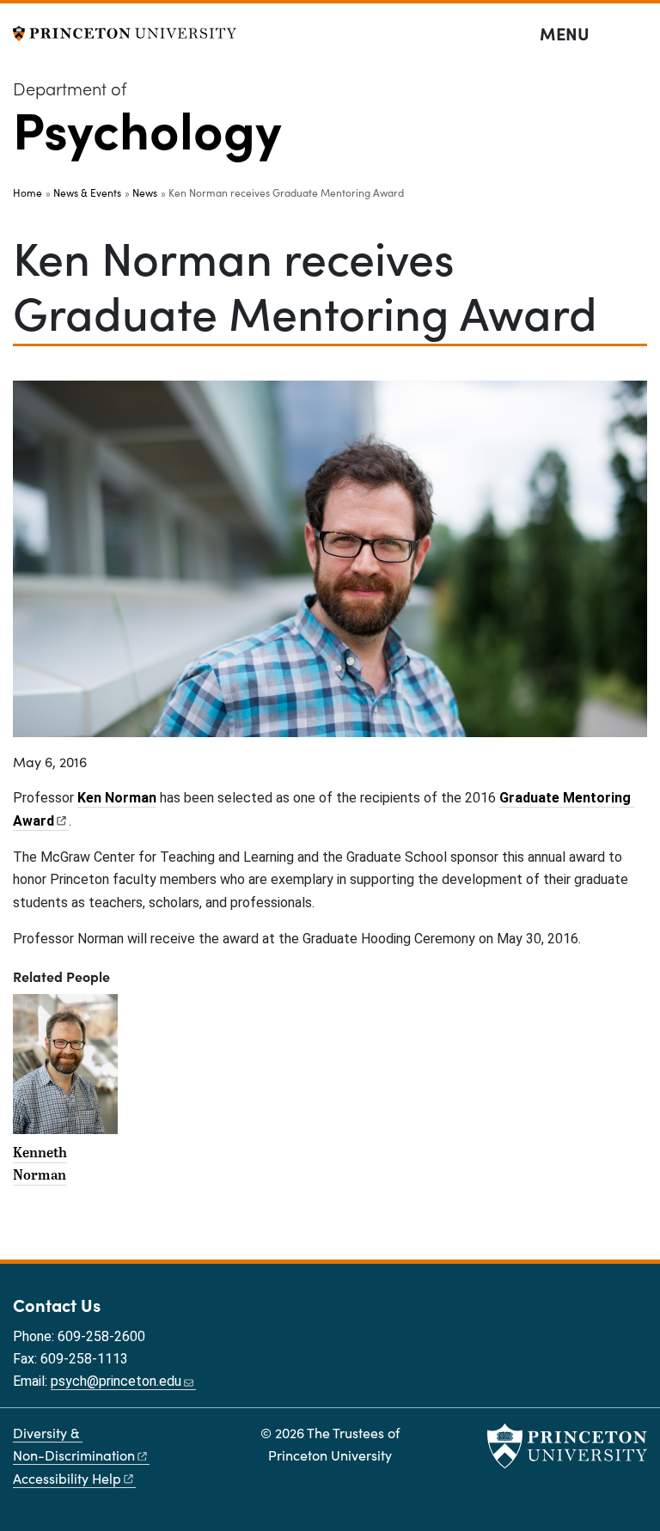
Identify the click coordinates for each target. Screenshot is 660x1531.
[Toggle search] (636, 34)
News (144, 192)
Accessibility (67, 1478)
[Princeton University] (124, 31)
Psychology (147, 127)
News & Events (87, 192)
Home (27, 192)
